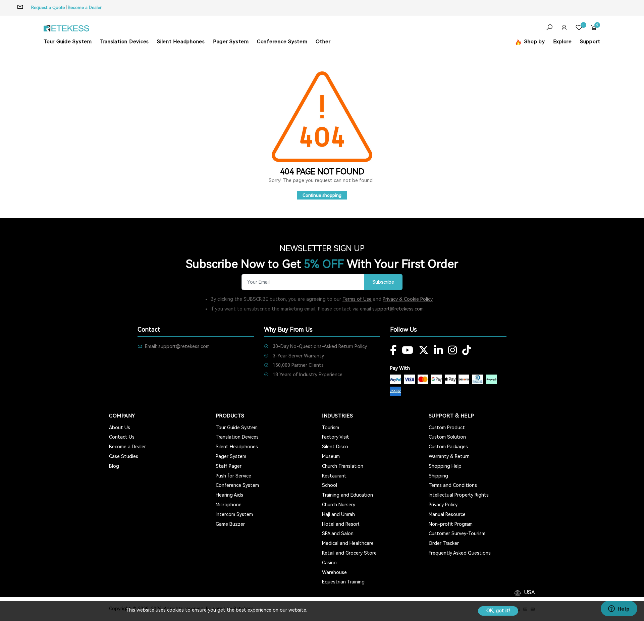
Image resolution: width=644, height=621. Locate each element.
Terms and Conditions (453, 485)
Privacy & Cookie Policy (408, 299)
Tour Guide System (68, 42)
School (329, 485)
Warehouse (334, 572)
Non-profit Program (451, 524)
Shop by (534, 42)
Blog (114, 466)
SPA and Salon (338, 533)
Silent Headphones (181, 42)
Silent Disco (335, 446)
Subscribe (383, 282)
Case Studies (123, 456)
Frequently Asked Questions (460, 553)
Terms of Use (357, 299)
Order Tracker (444, 543)
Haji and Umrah (338, 514)
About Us (119, 427)
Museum (331, 456)
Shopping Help (445, 466)
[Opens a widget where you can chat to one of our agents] (618, 609)
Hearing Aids (229, 495)
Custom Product (447, 427)
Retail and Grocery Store (349, 553)
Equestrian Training (343, 581)
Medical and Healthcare (348, 543)
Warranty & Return (449, 456)
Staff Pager (228, 466)
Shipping (438, 475)
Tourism (330, 427)
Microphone (228, 504)
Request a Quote (48, 7)
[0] (579, 28)
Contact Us (122, 437)
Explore (562, 42)
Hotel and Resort (341, 524)
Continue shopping (322, 195)
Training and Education (347, 495)
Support (590, 42)
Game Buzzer (230, 524)
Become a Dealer (85, 7)
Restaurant (334, 475)
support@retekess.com (398, 309)
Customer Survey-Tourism (457, 533)
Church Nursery (338, 504)
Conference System (282, 42)
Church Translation (342, 466)
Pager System (231, 42)
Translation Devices (124, 42)
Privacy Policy (443, 504)
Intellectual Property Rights (459, 495)
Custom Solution (447, 437)
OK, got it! (498, 610)
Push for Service (233, 475)
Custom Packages (448, 446)
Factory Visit (335, 437)
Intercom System (234, 514)
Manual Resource (447, 514)
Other (323, 42)
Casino (329, 562)
